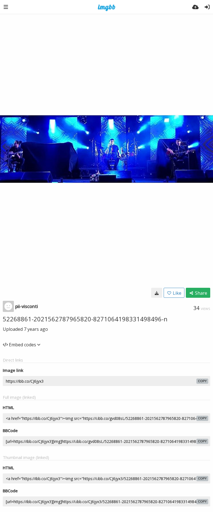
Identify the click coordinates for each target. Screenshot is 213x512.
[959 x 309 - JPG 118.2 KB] (156, 293)
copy (202, 381)
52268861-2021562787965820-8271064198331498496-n (85, 319)
